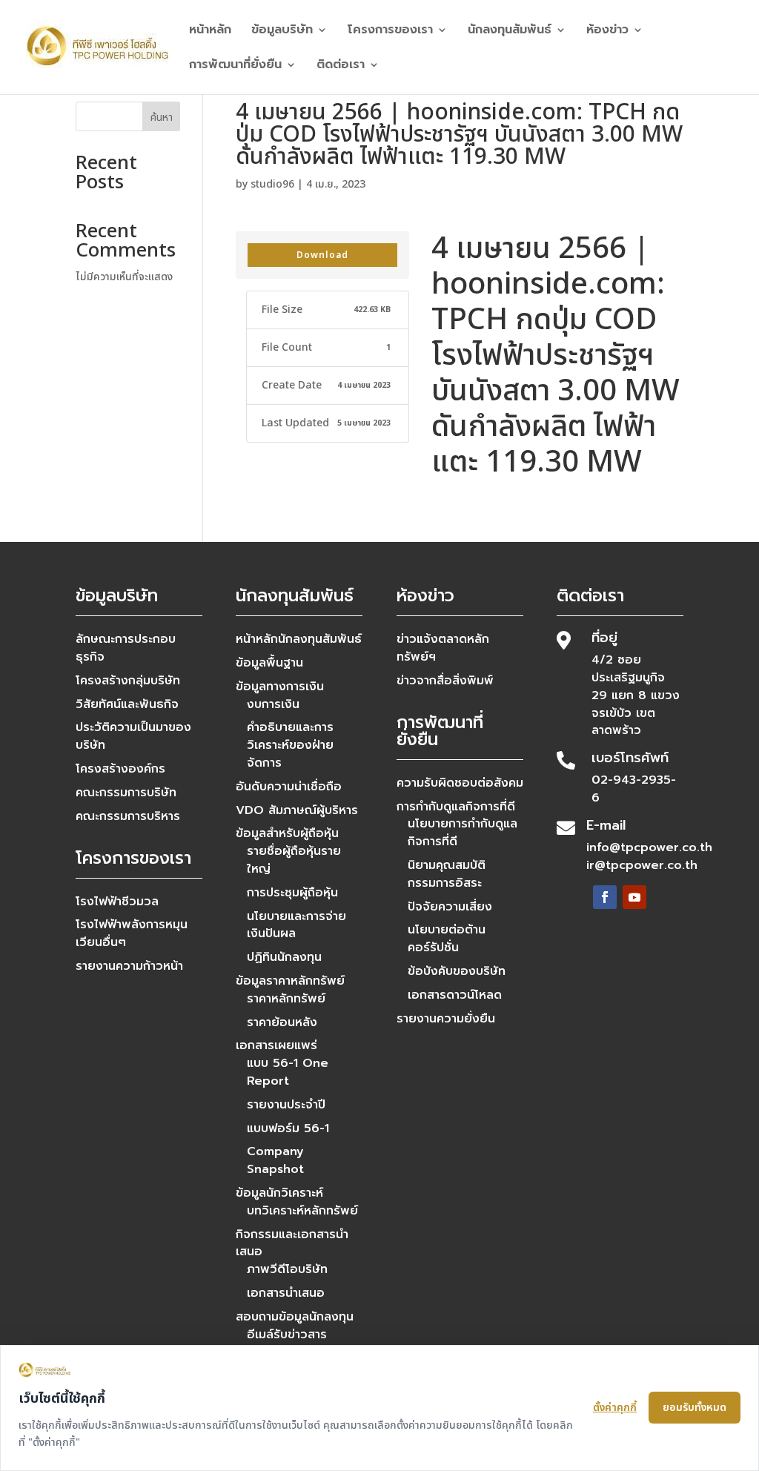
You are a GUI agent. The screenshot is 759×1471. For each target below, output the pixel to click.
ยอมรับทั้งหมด (694, 1407)
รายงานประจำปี (286, 1105)
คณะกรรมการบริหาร (128, 816)
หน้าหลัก (210, 31)
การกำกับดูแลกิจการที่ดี (456, 807)
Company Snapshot (275, 1160)
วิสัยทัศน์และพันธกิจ (127, 704)
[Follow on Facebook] (605, 897)
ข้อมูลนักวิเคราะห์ (279, 1193)
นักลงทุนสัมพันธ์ (509, 31)
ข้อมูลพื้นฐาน (269, 663)
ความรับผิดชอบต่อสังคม (460, 783)
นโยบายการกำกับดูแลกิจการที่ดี (462, 832)
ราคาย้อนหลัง (282, 1022)
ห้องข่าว (607, 31)
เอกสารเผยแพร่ (276, 1045)
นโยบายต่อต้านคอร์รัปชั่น (446, 938)
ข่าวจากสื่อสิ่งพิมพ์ (445, 681)
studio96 (272, 184)
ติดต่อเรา (340, 66)
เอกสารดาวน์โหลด (455, 995)
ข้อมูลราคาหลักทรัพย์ (290, 981)
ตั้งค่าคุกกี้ (615, 1407)
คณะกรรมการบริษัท (126, 792)
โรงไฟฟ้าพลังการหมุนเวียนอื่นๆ (132, 933)
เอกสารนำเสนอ (286, 1293)
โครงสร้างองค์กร (120, 769)
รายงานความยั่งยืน (446, 1019)
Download (322, 255)
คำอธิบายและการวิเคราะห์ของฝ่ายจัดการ (290, 745)
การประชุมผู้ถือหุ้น (292, 893)
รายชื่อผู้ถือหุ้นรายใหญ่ (294, 860)
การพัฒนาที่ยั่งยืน (235, 66)
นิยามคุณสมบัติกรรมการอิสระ (446, 874)
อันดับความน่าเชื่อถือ (289, 787)
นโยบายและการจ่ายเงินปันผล (296, 925)
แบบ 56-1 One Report (287, 1072)
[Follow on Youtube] (634, 897)
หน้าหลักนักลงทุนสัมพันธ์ (299, 639)
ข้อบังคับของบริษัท (457, 971)
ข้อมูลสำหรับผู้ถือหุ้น (287, 833)
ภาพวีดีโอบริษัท (287, 1269)
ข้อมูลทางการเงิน (280, 686)
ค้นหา (161, 117)
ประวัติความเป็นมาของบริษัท (133, 736)
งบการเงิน (273, 704)
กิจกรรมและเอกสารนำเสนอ (292, 1243)
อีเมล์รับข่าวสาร (287, 1334)
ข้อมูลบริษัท (282, 31)
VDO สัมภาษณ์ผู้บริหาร (297, 810)
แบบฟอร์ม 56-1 (288, 1128)
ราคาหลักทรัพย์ (286, 999)
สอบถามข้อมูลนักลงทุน (295, 1317)
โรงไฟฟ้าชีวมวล (117, 901)
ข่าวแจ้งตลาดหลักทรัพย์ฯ (443, 648)
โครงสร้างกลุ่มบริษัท (128, 681)
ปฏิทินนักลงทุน (284, 957)
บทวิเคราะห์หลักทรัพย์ (302, 1211)
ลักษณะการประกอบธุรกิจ (126, 648)
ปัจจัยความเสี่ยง (450, 907)
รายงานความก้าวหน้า (129, 966)
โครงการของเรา (390, 31)
